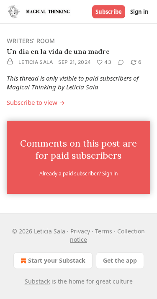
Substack (37, 281)
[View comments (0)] (121, 62)
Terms (103, 231)
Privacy (80, 231)
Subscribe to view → (36, 102)
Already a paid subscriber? (78, 173)
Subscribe (108, 11)
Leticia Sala (35, 62)
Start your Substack (56, 260)
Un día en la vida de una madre (58, 51)
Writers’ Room (31, 40)
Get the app (120, 260)
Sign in (139, 11)
